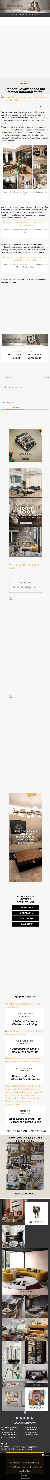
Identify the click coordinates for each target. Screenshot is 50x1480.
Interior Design (24, 1068)
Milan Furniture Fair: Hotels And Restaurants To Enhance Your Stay (24, 1079)
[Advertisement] (25, 50)
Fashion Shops (8, 1432)
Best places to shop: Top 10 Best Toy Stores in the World (25, 1121)
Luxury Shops (31, 1430)
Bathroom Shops (9, 1427)
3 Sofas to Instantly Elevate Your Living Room (24, 1024)
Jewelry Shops (8, 1437)
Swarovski (33, 252)
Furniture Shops (24, 1014)
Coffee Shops (7, 1430)
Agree (26, 1476)
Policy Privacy (32, 14)
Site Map (21, 14)
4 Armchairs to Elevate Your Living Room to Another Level (24, 1051)
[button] (47, 1165)
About (14, 14)
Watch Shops (31, 1435)
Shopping (25, 81)
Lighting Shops (32, 1427)
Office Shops (31, 1432)
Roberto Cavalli (41, 117)
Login (46, 377)
